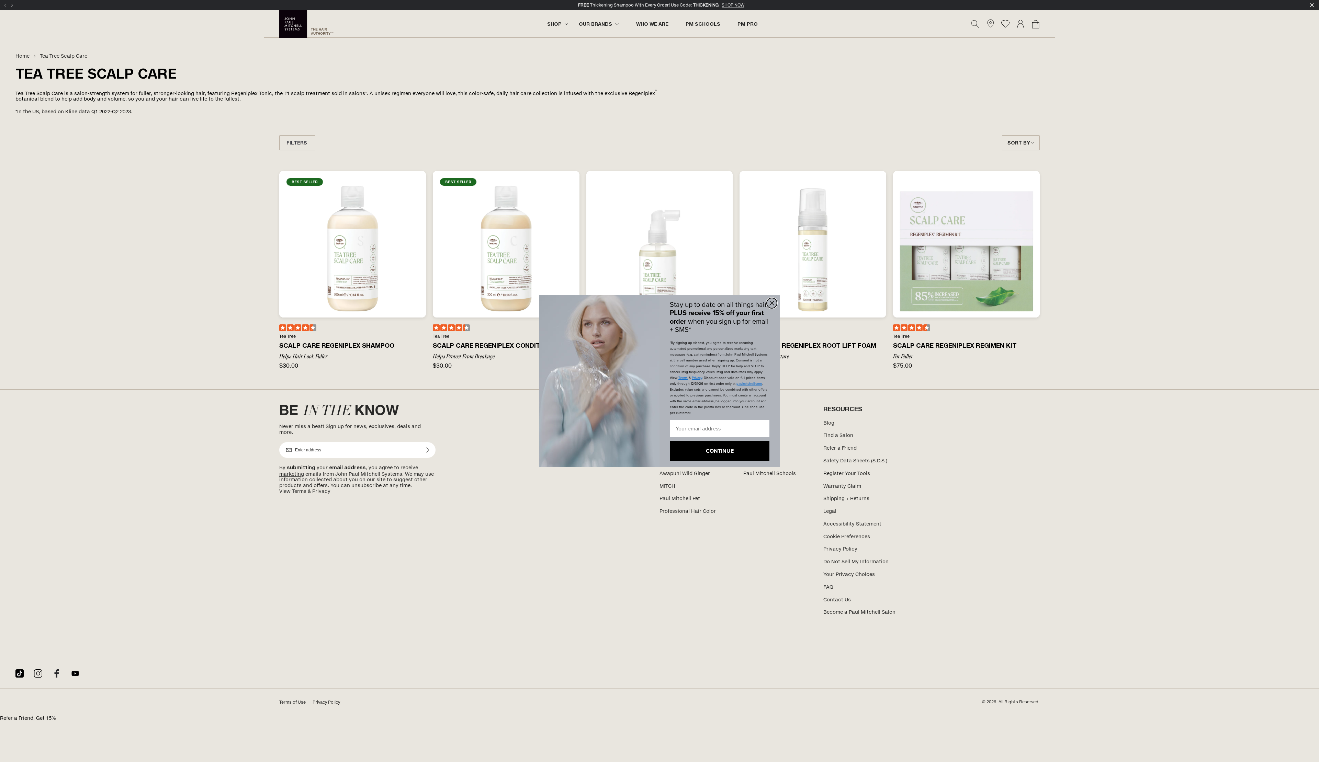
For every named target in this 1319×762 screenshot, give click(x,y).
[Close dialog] (772, 303)
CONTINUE (720, 451)
